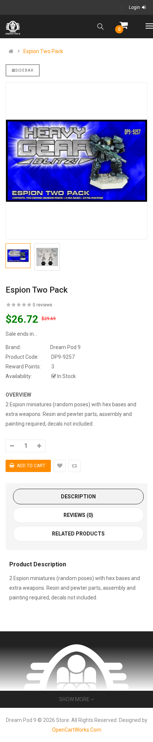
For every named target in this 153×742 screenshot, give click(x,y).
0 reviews (42, 304)
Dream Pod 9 (65, 347)
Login (134, 7)
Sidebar (24, 70)
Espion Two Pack (43, 51)
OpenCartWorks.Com (76, 730)
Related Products (78, 534)
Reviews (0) (78, 515)
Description (78, 496)
